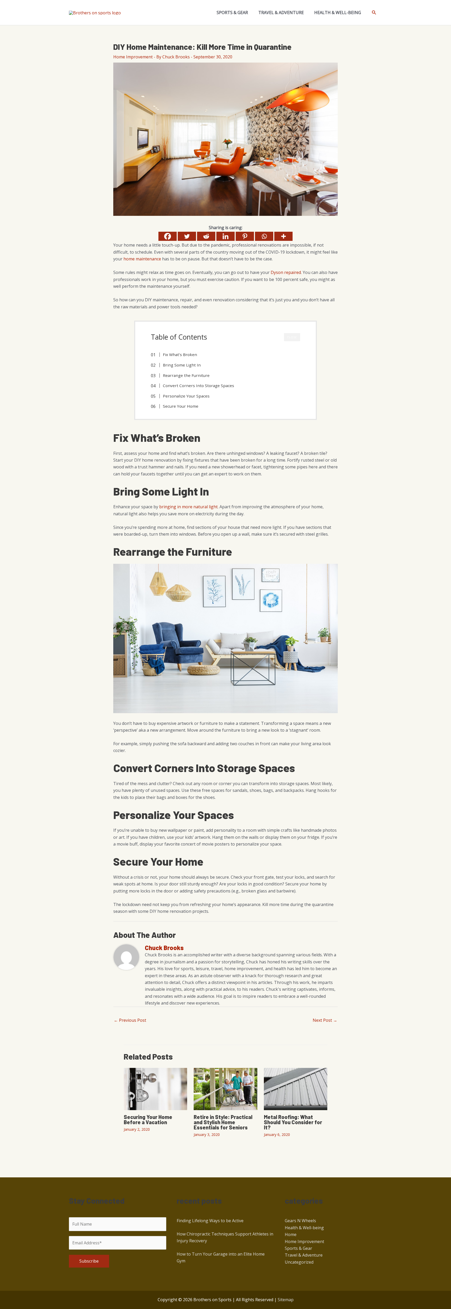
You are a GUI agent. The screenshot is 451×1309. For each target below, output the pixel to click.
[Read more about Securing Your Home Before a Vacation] (155, 1088)
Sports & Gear (298, 1248)
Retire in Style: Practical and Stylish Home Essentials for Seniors (223, 1122)
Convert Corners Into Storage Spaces (198, 385)
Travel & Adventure (304, 1255)
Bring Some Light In (182, 365)
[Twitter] (187, 236)
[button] (374, 12)
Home (290, 1234)
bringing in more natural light (188, 507)
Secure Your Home (180, 406)
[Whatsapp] (264, 236)
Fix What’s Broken (180, 354)
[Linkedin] (225, 236)
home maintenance (142, 259)
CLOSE (292, 337)
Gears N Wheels (300, 1221)
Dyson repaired (286, 272)
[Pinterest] (245, 236)
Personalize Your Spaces (186, 396)
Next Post (325, 1020)
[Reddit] (206, 236)
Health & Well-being (304, 1228)
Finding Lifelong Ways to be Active (210, 1221)
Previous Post (130, 1020)
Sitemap (286, 1299)
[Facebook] (167, 236)
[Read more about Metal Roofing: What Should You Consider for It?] (295, 1088)
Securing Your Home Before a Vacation (148, 1119)
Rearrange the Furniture (186, 375)
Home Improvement (133, 57)
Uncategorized (299, 1262)
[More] (283, 236)
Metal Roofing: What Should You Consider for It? (293, 1122)
